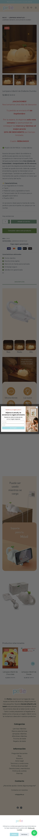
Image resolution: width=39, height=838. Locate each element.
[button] (34, 833)
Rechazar (24, 834)
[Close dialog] (37, 407)
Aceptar (14, 834)
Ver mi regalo (13, 428)
